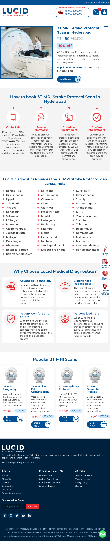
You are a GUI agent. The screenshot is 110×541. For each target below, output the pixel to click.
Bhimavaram (14, 245)
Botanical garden (17, 249)
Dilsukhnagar (14, 195)
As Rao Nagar (49, 195)
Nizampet (47, 228)
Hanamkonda (49, 237)
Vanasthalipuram (87, 216)
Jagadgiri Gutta (16, 232)
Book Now (9, 419)
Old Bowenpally (16, 228)
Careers (5, 482)
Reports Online (45, 475)
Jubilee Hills (13, 203)
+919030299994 (73, 11)
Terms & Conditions (84, 475)
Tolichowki (82, 224)
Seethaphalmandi (52, 245)
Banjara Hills (13, 190)
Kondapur (12, 211)
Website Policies (82, 479)
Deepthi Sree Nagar (53, 249)
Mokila (45, 232)
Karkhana (47, 190)
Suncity (80, 199)
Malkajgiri (12, 237)
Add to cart (66, 79)
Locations (6, 489)
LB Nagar (12, 220)
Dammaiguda (84, 232)
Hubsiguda (48, 220)
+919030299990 (73, 14)
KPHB (79, 211)
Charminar (48, 199)
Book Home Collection (49, 482)
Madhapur (82, 241)
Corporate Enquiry (46, 486)
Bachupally (48, 224)
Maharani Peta (85, 237)
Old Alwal (47, 207)
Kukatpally (82, 190)
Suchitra (81, 220)
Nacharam (47, 241)
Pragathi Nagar (50, 211)
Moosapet (12, 224)
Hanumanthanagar (88, 249)
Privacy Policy (81, 482)
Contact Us (7, 486)
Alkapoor (12, 207)
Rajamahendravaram (19, 254)
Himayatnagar (85, 195)
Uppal (10, 199)
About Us (6, 479)
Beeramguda (84, 228)
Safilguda (12, 216)
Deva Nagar (13, 241)
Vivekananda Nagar (88, 245)
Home (5, 475)
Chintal (45, 203)
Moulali (45, 216)
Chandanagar (84, 207)
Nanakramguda (86, 203)
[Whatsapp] (102, 534)
